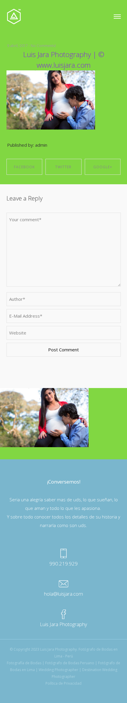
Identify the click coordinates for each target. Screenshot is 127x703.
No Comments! (43, 45)
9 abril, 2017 (17, 45)
